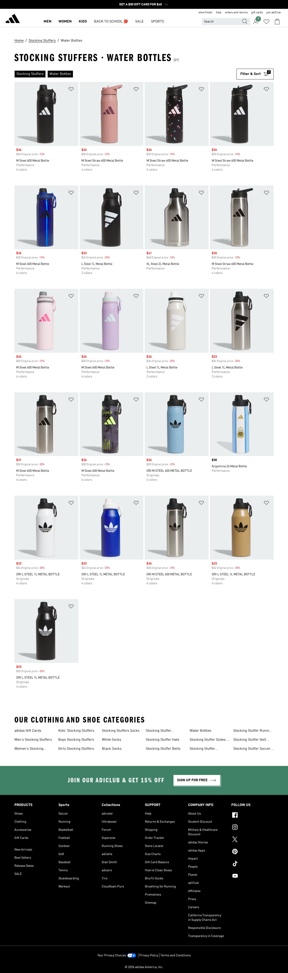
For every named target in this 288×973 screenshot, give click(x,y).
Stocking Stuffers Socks (121, 731)
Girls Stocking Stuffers (76, 749)
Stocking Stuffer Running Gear (253, 731)
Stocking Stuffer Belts (163, 749)
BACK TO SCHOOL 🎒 (111, 21)
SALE (139, 21)
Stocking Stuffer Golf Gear (249, 740)
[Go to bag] (277, 21)
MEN (47, 21)
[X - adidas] (252, 840)
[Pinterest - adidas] (252, 852)
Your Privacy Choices (111, 955)
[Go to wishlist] (266, 21)
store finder (205, 12)
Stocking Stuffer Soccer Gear (251, 749)
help (218, 12)
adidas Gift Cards (27, 731)
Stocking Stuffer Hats (162, 740)
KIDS (83, 21)
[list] (125, 74)
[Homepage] (12, 19)
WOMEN (65, 21)
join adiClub (273, 12)
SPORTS (157, 21)
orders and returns (236, 12)
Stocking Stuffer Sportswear (202, 749)
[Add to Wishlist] (71, 90)
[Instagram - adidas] (252, 828)
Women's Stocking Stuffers (28, 749)
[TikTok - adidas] (252, 864)
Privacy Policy (148, 955)
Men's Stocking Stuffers (33, 740)
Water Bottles (200, 731)
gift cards (257, 12)
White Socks (111, 740)
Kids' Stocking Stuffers (76, 731)
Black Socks (112, 749)
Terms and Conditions (175, 955)
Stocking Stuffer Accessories (158, 731)
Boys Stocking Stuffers (76, 740)
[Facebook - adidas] (252, 816)
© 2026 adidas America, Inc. (144, 967)
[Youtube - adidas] (252, 876)
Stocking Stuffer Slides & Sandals (209, 740)
